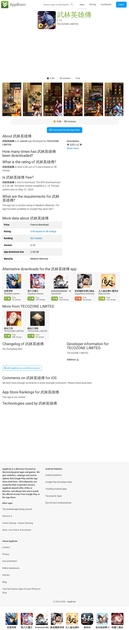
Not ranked (36, 238)
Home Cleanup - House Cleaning (17, 523)
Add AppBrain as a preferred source (23, 368)
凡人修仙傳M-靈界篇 (108, 291)
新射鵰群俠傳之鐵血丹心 (85, 291)
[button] (97, 360)
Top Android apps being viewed (17, 509)
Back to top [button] (121, 602)
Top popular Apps (53, 496)
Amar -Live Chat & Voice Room (16, 530)
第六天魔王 (33, 291)
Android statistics (53, 475)
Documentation (9, 561)
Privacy (5, 554)
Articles (6, 575)
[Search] (72, 4)
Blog (4, 582)
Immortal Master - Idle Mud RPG (61, 291)
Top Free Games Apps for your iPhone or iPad (21, 591)
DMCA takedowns (10, 568)
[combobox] (56, 4)
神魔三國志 (117, 627)
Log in (121, 4)
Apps (82, 4)
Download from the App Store (65, 130)
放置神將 (8, 291)
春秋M (87, 627)
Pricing (92, 4)
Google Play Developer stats (58, 482)
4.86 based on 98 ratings (43, 231)
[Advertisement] (64, 53)
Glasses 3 (7, 516)
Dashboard (106, 4)
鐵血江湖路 (33, 328)
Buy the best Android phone (58, 502)
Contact (6, 547)
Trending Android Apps (56, 489)
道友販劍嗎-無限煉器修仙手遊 (102, 627)
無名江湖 (8, 328)
